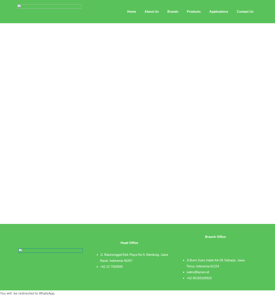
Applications (218, 11)
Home (131, 11)
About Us (152, 11)
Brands (172, 11)
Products (194, 11)
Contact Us (245, 11)
